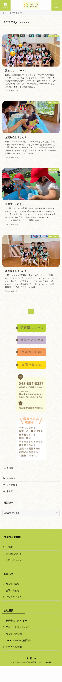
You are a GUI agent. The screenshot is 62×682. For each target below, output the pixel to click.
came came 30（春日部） (19, 640)
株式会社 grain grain (16, 620)
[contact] (34, 658)
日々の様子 (12, 485)
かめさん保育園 (14, 647)
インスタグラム (14, 597)
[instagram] (31, 658)
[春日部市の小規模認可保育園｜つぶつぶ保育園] (31, 5)
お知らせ (10, 478)
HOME (9, 547)
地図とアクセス (14, 560)
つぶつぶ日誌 (12, 584)
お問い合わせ (12, 590)
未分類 (9, 491)
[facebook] (27, 658)
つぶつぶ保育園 (14, 634)
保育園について (14, 554)
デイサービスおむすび (17, 627)
